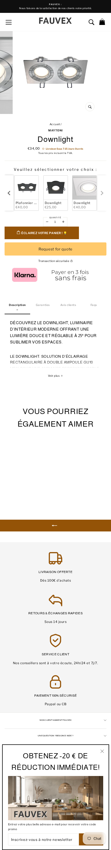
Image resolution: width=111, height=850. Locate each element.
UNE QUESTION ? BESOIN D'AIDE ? (55, 735)
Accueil (55, 124)
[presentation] (9, 193)
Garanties (43, 305)
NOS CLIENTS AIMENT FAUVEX (56, 720)
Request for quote (55, 249)
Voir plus (54, 376)
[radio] (26, 193)
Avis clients (68, 305)
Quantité (55, 217)
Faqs (94, 305)
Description (17, 305)
